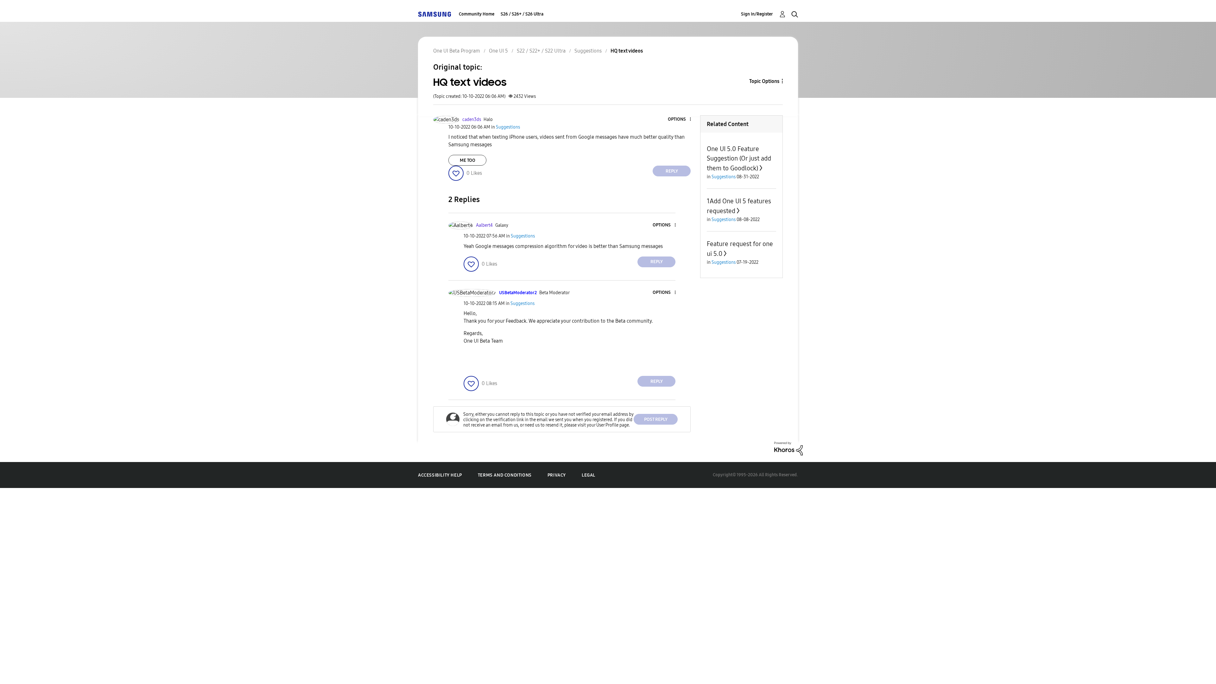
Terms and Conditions (505, 475)
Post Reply (656, 419)
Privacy (557, 475)
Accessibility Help (440, 475)
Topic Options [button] (764, 81)
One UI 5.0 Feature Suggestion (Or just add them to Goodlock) (739, 158)
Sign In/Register (757, 14)
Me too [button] (467, 160)
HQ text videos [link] (627, 51)
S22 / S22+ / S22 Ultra (541, 51)
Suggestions (588, 51)
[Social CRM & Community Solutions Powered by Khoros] (788, 448)
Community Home (476, 14)
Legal (588, 475)
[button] (680, 120)
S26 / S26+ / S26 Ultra (522, 14)
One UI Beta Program (456, 51)
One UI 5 (498, 51)
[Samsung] (434, 14)
